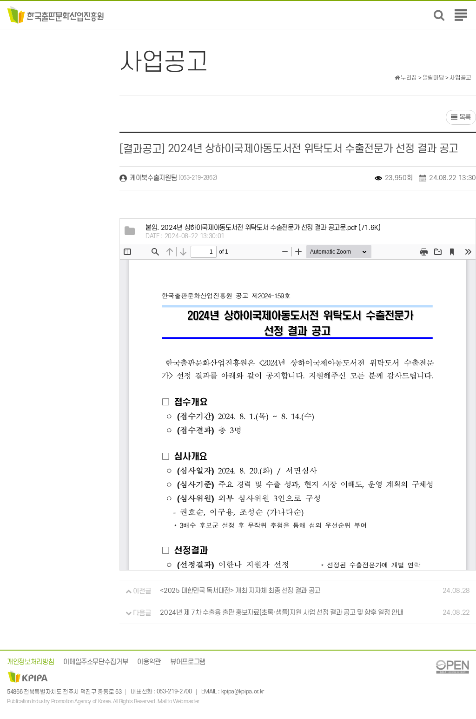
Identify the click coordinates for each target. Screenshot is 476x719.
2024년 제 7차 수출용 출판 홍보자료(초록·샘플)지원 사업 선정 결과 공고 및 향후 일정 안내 (281, 613)
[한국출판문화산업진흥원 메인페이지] (55, 15)
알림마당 (433, 77)
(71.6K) (262, 228)
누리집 (408, 77)
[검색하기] (439, 15)
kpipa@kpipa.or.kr (242, 692)
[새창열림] (452, 667)
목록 (464, 117)
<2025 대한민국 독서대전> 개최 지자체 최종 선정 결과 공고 (240, 591)
